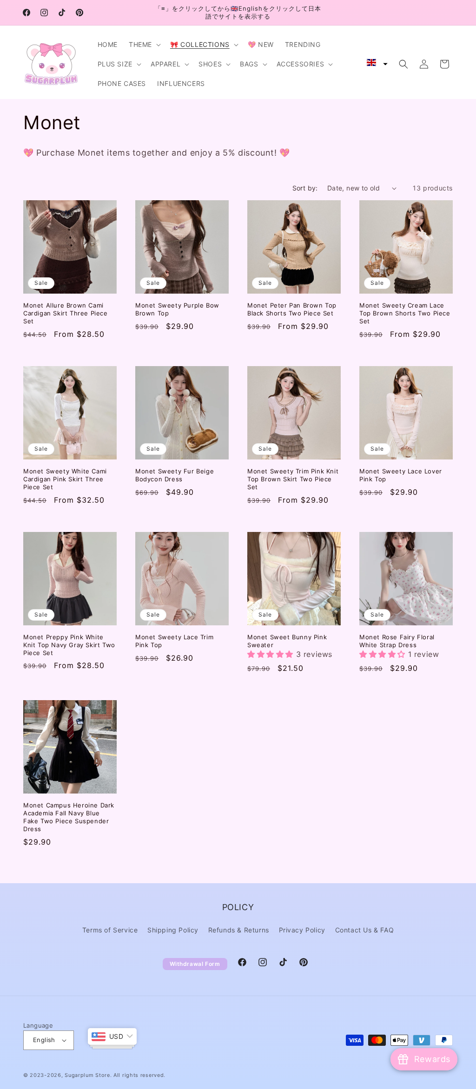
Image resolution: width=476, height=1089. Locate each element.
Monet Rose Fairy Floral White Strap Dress (397, 641)
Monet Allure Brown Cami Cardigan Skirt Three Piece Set (65, 313)
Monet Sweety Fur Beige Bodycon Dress (174, 475)
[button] (144, 44)
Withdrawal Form (195, 963)
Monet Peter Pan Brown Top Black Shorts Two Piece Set (292, 309)
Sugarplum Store (87, 1075)
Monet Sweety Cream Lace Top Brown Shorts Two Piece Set (404, 313)
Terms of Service (110, 930)
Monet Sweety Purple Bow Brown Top (177, 309)
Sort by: (305, 188)
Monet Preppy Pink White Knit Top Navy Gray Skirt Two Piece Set (69, 644)
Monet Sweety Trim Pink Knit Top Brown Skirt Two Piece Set (292, 479)
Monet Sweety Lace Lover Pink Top (400, 475)
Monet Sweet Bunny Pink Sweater (287, 641)
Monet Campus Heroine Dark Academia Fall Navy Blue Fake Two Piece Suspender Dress (68, 817)
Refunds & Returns (238, 930)
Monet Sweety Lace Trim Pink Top (174, 641)
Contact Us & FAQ (364, 930)
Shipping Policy (172, 930)
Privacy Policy (302, 930)
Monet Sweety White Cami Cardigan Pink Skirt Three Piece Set (65, 479)
